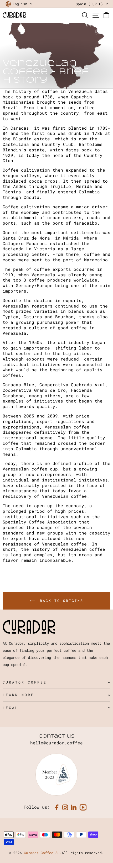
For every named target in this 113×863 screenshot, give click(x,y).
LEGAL (10, 707)
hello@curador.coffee (56, 742)
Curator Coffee (25, 682)
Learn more (18, 694)
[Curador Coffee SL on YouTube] (83, 807)
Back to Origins (60, 600)
